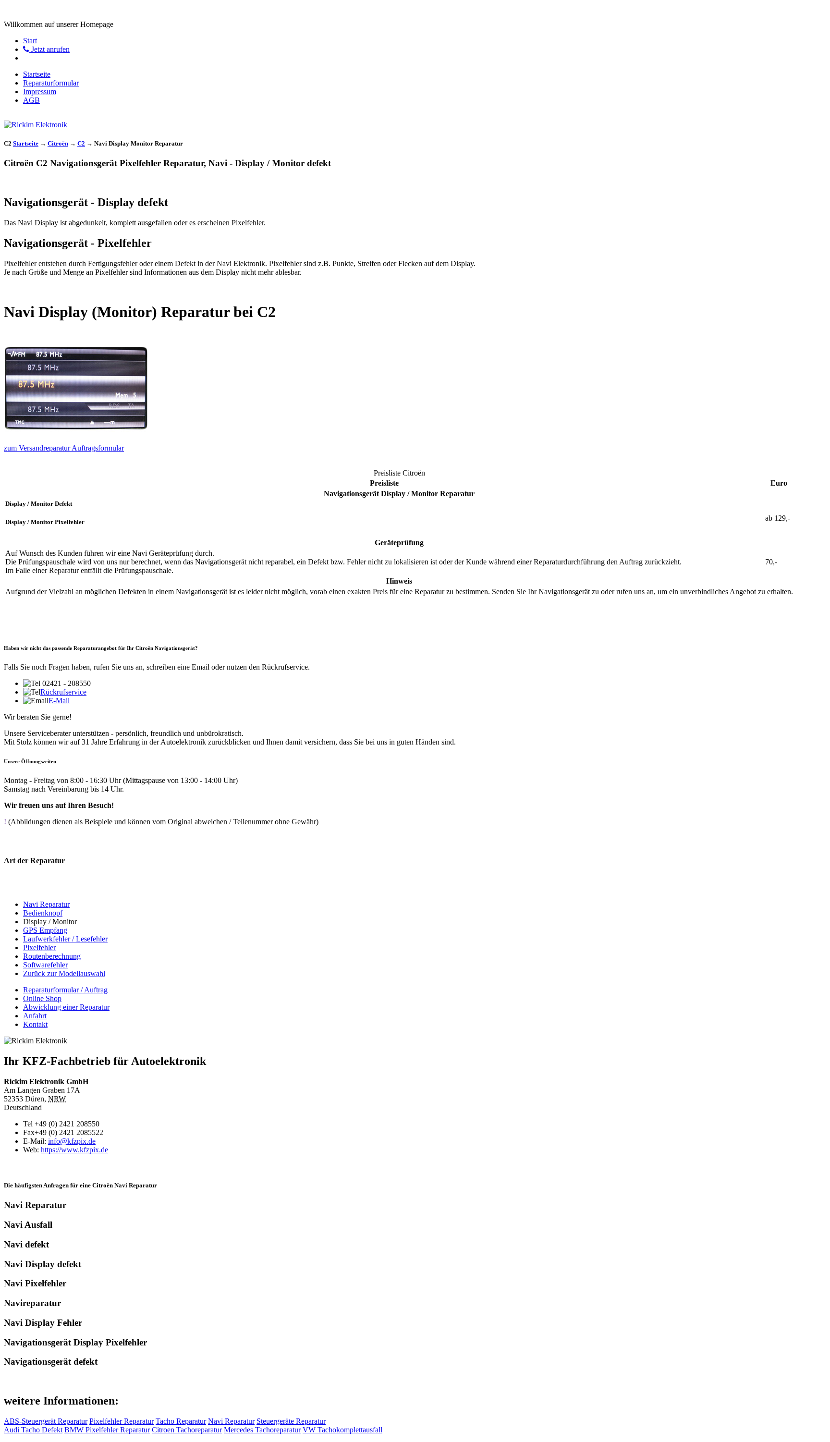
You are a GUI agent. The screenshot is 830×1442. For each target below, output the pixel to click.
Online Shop (42, 998)
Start (30, 41)
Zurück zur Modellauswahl (64, 973)
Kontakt (35, 1024)
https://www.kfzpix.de (74, 1150)
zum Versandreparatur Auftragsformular (64, 448)
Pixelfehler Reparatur (121, 1421)
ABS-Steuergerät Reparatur (45, 1421)
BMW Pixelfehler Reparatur (107, 1430)
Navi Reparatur (46, 904)
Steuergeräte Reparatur (291, 1421)
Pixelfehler (39, 947)
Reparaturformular (51, 83)
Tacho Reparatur (181, 1421)
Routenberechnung (52, 956)
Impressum (39, 91)
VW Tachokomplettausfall (342, 1430)
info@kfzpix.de (72, 1141)
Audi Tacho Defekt (33, 1430)
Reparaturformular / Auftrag (65, 990)
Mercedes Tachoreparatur (262, 1430)
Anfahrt (35, 1016)
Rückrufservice (63, 692)
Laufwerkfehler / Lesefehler (65, 939)
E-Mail (59, 701)
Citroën (58, 143)
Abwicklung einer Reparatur (66, 1007)
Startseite (36, 74)
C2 (81, 143)
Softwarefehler (45, 965)
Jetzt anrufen (49, 49)
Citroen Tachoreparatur (187, 1430)
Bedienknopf (42, 913)
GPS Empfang (45, 930)
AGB (31, 100)
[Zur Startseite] (35, 125)
